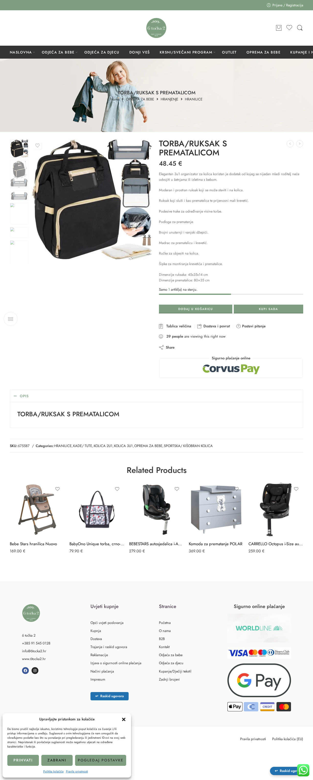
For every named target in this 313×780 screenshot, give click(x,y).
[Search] (299, 28)
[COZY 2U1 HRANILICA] (299, 143)
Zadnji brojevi (169, 679)
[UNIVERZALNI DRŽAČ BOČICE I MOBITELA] (290, 143)
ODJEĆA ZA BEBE (58, 52)
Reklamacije (99, 654)
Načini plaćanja (102, 671)
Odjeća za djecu (171, 662)
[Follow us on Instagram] (22, 27)
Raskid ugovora (109, 696)
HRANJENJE (169, 99)
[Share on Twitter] (182, 347)
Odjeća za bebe (170, 654)
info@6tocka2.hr (34, 650)
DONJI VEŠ (139, 52)
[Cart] (278, 28)
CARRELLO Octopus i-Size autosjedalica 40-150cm (275, 544)
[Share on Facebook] (192, 347)
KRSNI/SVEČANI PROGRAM (186, 52)
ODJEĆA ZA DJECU (102, 52)
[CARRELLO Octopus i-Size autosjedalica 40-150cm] (275, 509)
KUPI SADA (268, 309)
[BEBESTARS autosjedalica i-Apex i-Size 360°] (156, 509)
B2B (162, 638)
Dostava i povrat (216, 326)
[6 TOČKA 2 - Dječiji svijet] (156, 28)
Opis (24, 395)
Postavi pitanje (253, 326)
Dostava (96, 638)
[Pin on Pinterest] (202, 347)
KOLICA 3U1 (123, 445)
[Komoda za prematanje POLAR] (216, 509)
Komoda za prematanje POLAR (215, 544)
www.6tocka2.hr (34, 658)
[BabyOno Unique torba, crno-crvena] (96, 509)
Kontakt (164, 646)
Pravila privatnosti (77, 771)
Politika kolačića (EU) (287, 738)
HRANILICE (193, 99)
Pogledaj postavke (100, 760)
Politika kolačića (53, 771)
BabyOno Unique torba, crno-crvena (96, 544)
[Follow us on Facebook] (12, 27)
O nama (165, 630)
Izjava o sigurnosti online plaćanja (115, 662)
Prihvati (23, 760)
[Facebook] (25, 670)
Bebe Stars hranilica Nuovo (33, 544)
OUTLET (229, 52)
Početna (165, 622)
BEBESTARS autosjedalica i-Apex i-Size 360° (156, 544)
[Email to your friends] (212, 347)
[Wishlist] (37, 146)
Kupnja (95, 630)
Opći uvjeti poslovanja (106, 622)
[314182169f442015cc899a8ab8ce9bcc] (19, 148)
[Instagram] (35, 670)
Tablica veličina (177, 326)
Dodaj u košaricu (195, 309)
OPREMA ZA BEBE (263, 52)
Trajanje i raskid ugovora (108, 646)
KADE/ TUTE (82, 445)
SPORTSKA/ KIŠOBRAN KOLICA (188, 445)
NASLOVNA (21, 52)
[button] (123, 719)
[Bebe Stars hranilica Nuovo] (37, 509)
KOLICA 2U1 (103, 445)
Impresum (97, 679)
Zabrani (56, 760)
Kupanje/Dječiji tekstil (175, 671)
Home (115, 99)
